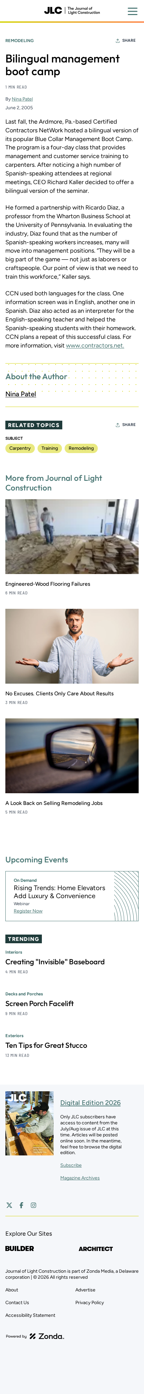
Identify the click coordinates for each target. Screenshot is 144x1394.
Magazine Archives (80, 1178)
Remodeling (19, 40)
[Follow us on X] (9, 1205)
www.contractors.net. (95, 345)
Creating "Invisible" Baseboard (55, 961)
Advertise (85, 1290)
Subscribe (71, 1165)
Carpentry (20, 448)
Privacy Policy (89, 1302)
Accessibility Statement (30, 1315)
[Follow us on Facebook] (21, 1205)
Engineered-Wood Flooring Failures (47, 584)
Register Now (28, 911)
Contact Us (17, 1302)
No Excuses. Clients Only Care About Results (59, 693)
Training (50, 448)
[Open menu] (132, 11)
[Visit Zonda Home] (35, 1336)
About (11, 1290)
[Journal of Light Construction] (72, 11)
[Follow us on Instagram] (33, 1205)
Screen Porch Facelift (39, 1003)
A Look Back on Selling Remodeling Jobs (53, 803)
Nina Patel (22, 99)
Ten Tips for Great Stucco (46, 1045)
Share (129, 40)
